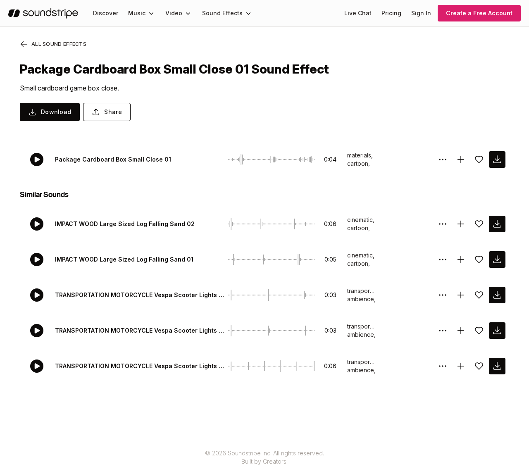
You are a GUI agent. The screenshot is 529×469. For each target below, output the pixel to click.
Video (173, 13)
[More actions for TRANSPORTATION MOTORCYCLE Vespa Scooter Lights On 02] (442, 295)
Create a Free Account (479, 13)
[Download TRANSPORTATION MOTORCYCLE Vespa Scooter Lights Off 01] (497, 366)
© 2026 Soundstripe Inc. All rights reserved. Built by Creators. (264, 457)
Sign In (421, 13)
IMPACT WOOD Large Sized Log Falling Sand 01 (124, 259)
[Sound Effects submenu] (248, 13)
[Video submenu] (188, 13)
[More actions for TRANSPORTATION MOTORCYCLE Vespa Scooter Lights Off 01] (442, 366)
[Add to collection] (461, 159)
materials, (360, 155)
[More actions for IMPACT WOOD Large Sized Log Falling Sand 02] (442, 224)
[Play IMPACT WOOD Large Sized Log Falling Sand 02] (36, 224)
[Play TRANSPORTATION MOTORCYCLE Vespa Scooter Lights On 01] (36, 330)
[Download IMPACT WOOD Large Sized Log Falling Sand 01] (497, 259)
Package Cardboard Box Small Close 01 (113, 159)
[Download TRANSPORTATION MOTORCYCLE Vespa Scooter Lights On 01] (497, 330)
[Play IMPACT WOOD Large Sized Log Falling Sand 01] (36, 259)
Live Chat (358, 13)
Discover (105, 13)
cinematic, (360, 219)
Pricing (391, 13)
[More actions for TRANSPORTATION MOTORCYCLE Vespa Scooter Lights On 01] (442, 330)
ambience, (361, 298)
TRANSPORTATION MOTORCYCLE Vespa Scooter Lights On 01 (140, 330)
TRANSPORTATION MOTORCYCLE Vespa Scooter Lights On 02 (140, 294)
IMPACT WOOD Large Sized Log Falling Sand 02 (125, 223)
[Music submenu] (151, 13)
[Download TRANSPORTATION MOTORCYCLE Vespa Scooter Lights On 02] (497, 295)
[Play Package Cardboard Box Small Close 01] (36, 159)
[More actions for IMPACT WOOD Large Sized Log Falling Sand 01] (442, 259)
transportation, (361, 290)
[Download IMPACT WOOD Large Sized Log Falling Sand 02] (497, 224)
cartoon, (358, 163)
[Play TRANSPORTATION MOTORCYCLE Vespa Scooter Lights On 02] (36, 295)
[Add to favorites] (479, 159)
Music (136, 13)
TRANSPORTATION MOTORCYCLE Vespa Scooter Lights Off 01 (140, 365)
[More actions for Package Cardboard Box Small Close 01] (442, 159)
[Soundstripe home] (43, 13)
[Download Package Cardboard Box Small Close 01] (497, 159)
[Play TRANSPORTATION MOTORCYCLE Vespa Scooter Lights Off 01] (36, 366)
